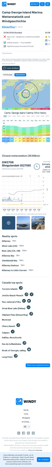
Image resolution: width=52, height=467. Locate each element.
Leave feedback (13, 68)
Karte (26, 410)
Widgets (26, 418)
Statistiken (20, 75)
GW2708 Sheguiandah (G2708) (16, 164)
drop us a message (35, 450)
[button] (42, 167)
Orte (26, 414)
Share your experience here (38, 365)
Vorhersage (7, 75)
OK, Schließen (43, 460)
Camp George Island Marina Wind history (25, 113)
